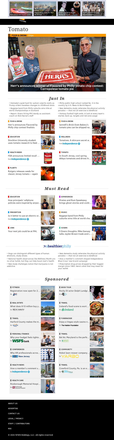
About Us (12, 403)
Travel (64, 302)
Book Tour (66, 287)
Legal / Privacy (15, 418)
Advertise (13, 408)
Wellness (65, 136)
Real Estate (17, 302)
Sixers (64, 227)
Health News (16, 152)
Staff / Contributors (19, 423)
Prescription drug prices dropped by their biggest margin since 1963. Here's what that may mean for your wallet (80, 266)
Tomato (64, 152)
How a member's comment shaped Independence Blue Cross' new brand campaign (80, 259)
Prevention (15, 212)
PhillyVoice (6, 22)
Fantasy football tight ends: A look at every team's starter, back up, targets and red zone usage (81, 114)
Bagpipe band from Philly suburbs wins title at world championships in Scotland (30, 109)
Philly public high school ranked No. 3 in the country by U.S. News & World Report (78, 104)
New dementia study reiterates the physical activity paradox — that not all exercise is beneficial (81, 109)
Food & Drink (19, 35)
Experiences (67, 196)
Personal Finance (20, 334)
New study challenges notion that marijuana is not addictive (30, 264)
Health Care (17, 380)
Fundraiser (66, 318)
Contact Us (13, 413)
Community (66, 349)
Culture (22, 21)
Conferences (18, 349)
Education (15, 136)
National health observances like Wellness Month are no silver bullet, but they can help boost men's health (31, 259)
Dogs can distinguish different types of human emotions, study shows (28, 254)
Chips (31, 35)
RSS (9, 428)
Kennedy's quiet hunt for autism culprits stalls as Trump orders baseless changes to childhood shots (31, 104)
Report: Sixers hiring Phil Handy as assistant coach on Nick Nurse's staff (29, 114)
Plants (13, 167)
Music (64, 212)
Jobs (12, 227)
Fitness (16, 287)
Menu (109, 22)
